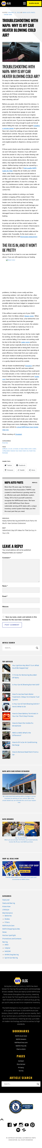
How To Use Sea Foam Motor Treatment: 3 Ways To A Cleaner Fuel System (25, 697)
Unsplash (18, 434)
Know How (8, 14)
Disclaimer (21, 1064)
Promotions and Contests (11, 939)
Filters (7, 922)
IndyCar (7, 948)
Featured (5, 900)
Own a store (21, 1049)
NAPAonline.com (21, 1043)
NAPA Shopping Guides (11, 929)
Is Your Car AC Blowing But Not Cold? (25, 685)
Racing (5, 942)
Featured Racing (8, 903)
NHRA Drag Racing (12, 955)
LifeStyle (5, 910)
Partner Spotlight (9, 935)
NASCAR (8, 951)
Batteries (8, 916)
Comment (6, 558)
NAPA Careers (21, 1039)
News (4, 932)
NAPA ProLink (21, 1046)
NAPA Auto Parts (29, 12)
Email (5, 596)
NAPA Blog (34, 3)
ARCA (6, 945)
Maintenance (7, 913)
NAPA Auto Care (8, 926)
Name (5, 586)
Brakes (7, 919)
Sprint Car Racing (11, 958)
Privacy (21, 1068)
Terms (21, 1071)
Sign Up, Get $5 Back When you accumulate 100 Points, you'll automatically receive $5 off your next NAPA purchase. (21, 840)
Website (5, 607)
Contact (21, 1061)
